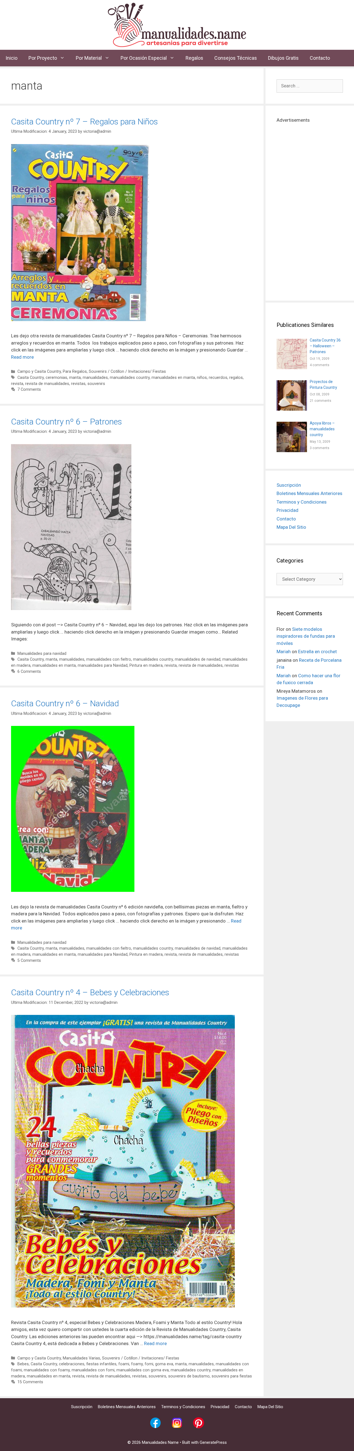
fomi (149, 1364)
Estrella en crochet (317, 651)
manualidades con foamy (47, 1370)
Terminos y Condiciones (302, 502)
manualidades (95, 377)
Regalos (194, 58)
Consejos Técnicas (235, 58)
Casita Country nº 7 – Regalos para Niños (84, 121)
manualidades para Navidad (102, 665)
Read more (22, 357)
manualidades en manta (173, 377)
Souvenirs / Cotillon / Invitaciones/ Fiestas (127, 371)
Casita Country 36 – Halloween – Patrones (325, 346)
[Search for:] (310, 85)
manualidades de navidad (197, 659)
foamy (137, 1364)
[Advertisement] (310, 207)
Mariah (284, 651)
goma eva (164, 1364)
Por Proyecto (42, 58)
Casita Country (30, 377)
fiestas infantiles (101, 1364)
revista (17, 383)
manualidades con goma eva (142, 1370)
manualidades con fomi (93, 1370)
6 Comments (29, 671)
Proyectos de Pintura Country (323, 384)
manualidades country (130, 377)
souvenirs (96, 383)
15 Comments (30, 1382)
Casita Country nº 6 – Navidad (65, 703)
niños (202, 377)
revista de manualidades (47, 383)
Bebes (23, 1364)
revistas (78, 383)
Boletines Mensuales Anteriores (309, 493)
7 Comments (29, 389)
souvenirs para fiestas (232, 1376)
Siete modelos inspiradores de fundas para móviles (306, 636)
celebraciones (71, 1364)
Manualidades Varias (81, 1358)
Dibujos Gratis (283, 58)
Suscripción (289, 485)
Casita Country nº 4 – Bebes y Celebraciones (90, 992)
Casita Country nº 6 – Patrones (66, 421)
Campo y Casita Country (39, 371)
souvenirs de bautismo (189, 1376)
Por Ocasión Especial (144, 58)
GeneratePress (213, 1442)
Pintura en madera (146, 665)
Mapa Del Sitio (291, 527)
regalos (236, 377)
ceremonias (56, 377)
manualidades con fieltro (108, 659)
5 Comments (29, 960)
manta (75, 377)
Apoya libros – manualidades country (322, 429)
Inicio (11, 58)
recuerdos (218, 377)
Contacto (320, 58)
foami (123, 1364)
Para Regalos (75, 371)
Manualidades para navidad (41, 653)
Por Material (89, 58)
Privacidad (287, 510)
